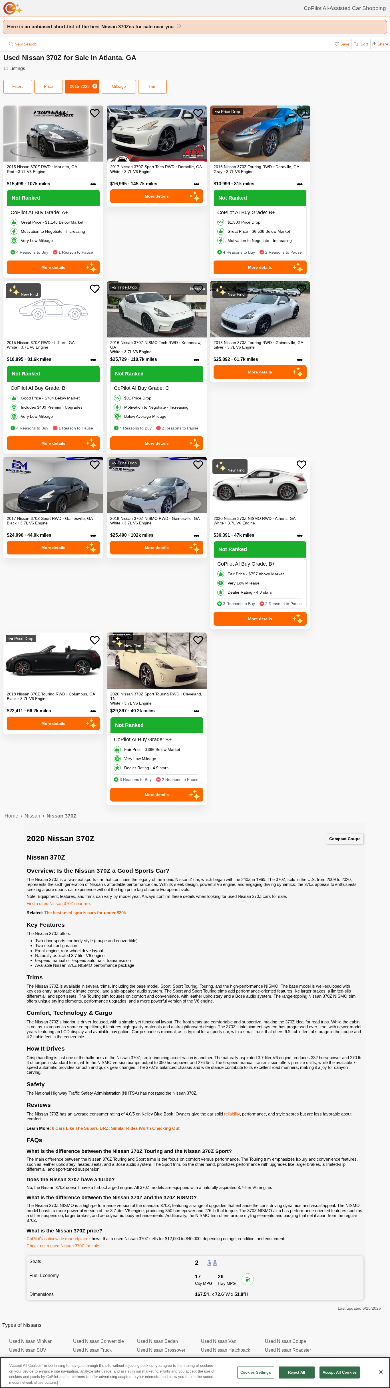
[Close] (381, 1372)
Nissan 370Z (62, 816)
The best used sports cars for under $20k (85, 912)
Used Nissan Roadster (288, 1350)
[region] (195, 1372)
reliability (232, 1113)
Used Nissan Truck (92, 1350)
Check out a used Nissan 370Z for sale (63, 1245)
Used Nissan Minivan (31, 1341)
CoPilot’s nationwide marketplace (57, 1238)
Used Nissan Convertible (98, 1341)
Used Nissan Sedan (157, 1341)
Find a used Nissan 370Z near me (58, 903)
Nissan (32, 816)
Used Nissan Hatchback (225, 1350)
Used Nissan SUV (27, 1350)
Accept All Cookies (340, 1372)
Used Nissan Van (218, 1341)
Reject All (296, 1372)
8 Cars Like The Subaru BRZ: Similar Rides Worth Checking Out (116, 1128)
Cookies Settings (255, 1372)
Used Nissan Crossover (161, 1350)
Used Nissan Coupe (285, 1341)
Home (11, 816)
